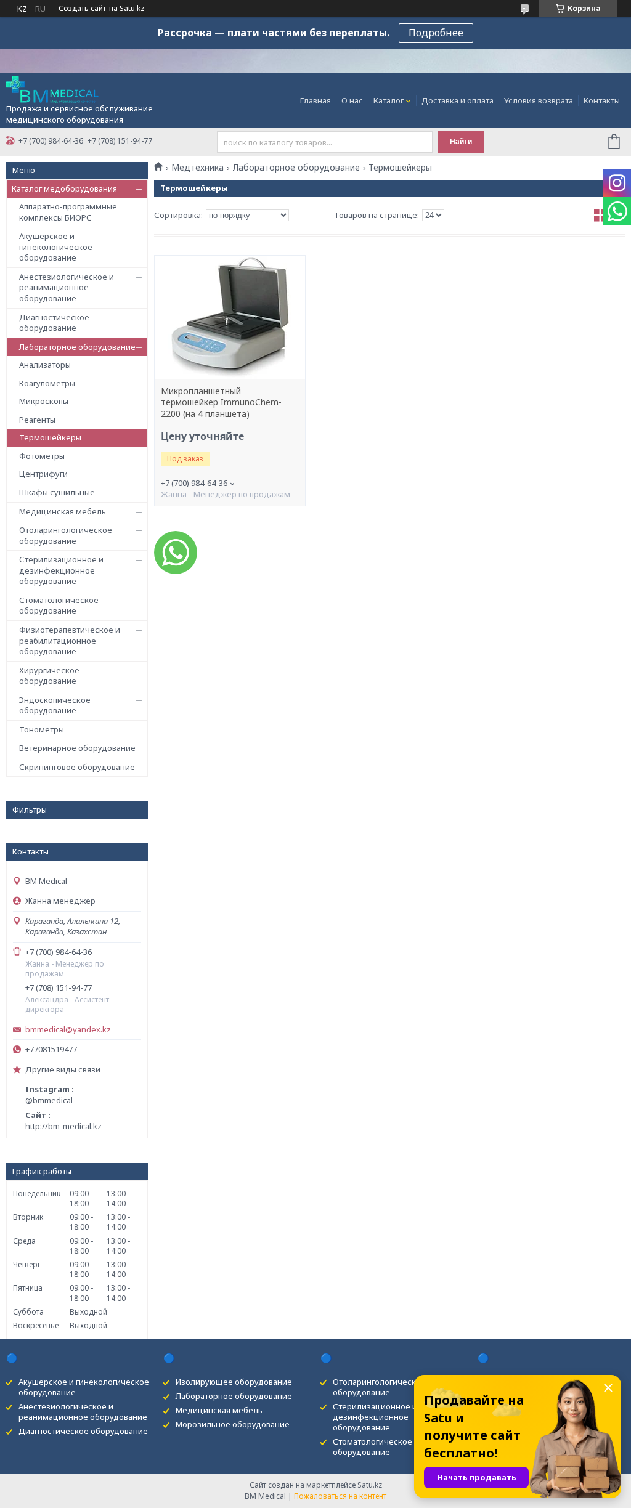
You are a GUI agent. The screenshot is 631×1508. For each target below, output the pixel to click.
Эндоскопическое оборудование (55, 705)
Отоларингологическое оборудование (65, 535)
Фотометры (42, 455)
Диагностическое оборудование (54, 323)
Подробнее (436, 32)
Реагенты (37, 419)
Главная (315, 100)
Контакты (602, 100)
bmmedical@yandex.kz (68, 1029)
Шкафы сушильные (57, 492)
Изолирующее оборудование (234, 1381)
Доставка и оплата (457, 100)
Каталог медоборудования (64, 188)
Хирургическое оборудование (49, 676)
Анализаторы (45, 364)
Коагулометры (47, 383)
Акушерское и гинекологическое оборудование (55, 246)
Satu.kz (369, 1485)
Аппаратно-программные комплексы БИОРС (68, 212)
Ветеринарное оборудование (77, 747)
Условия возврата (538, 100)
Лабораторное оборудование (77, 346)
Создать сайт (82, 8)
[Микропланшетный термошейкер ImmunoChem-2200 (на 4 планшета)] (230, 317)
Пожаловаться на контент (340, 1496)
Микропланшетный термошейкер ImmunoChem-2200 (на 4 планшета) (221, 403)
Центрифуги (43, 473)
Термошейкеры (50, 437)
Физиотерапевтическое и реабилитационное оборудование (69, 640)
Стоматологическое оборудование (59, 605)
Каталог (388, 100)
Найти (461, 141)
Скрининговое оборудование (77, 766)
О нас (352, 100)
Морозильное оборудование (233, 1424)
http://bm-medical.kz (63, 1126)
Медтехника (197, 167)
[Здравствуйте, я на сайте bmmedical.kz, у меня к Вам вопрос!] (175, 552)
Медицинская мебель (62, 511)
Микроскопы (43, 401)
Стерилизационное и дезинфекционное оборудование (61, 570)
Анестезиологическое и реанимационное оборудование (66, 287)
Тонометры (41, 729)
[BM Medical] (52, 88)
